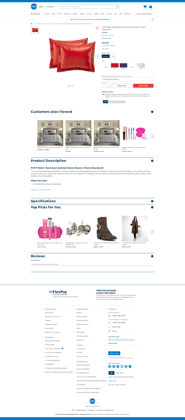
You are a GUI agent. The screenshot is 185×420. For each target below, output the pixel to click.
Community (81, 349)
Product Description (48, 161)
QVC (73, 410)
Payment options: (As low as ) (116, 76)
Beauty (75, 14)
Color (103, 61)
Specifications (43, 201)
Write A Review (106, 38)
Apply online (111, 102)
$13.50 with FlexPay (125, 76)
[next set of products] (152, 136)
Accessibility (49, 364)
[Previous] (33, 19)
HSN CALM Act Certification (86, 377)
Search (117, 6)
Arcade (79, 352)
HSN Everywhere (82, 336)
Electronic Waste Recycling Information (59, 372)
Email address (112, 343)
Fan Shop (109, 14)
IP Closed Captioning (52, 360)
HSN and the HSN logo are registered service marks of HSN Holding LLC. (92, 414)
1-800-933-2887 (118, 323)
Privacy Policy (50, 345)
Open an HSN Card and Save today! (120, 377)
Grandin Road (109, 410)
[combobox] (89, 6)
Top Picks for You (46, 207)
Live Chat (116, 327)
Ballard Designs (81, 410)
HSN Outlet (81, 332)
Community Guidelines (53, 352)
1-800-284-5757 (118, 316)
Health (96, 14)
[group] (106, 42)
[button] (133, 7)
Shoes (54, 14)
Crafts (102, 14)
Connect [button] (50, 7)
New (115, 14)
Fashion (47, 14)
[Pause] (152, 19)
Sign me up (114, 353)
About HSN (49, 313)
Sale (120, 14)
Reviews (38, 256)
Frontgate (91, 410)
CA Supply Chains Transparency (56, 368)
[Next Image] (97, 56)
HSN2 (78, 328)
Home (60, 14)
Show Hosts (49, 328)
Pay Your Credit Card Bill (117, 385)
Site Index (80, 340)
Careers (47, 320)
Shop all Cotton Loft (108, 35)
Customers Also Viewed (51, 112)
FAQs (114, 331)
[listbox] (128, 79)
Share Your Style (82, 356)
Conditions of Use (51, 356)
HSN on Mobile (82, 316)
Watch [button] (41, 7)
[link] (150, 7)
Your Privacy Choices (52, 349)
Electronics (67, 14)
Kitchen (89, 14)
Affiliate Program (51, 324)
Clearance (127, 14)
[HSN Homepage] (31, 23)
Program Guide (82, 320)
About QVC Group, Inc (53, 316)
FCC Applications (83, 373)
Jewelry (82, 14)
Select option (106, 53)
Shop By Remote (83, 324)
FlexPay (106, 45)
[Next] (150, 19)
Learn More (112, 381)
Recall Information (83, 365)
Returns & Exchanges (52, 341)
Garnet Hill (99, 410)
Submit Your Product (52, 332)
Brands (79, 313)
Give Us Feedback (83, 369)
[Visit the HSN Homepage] (34, 9)
